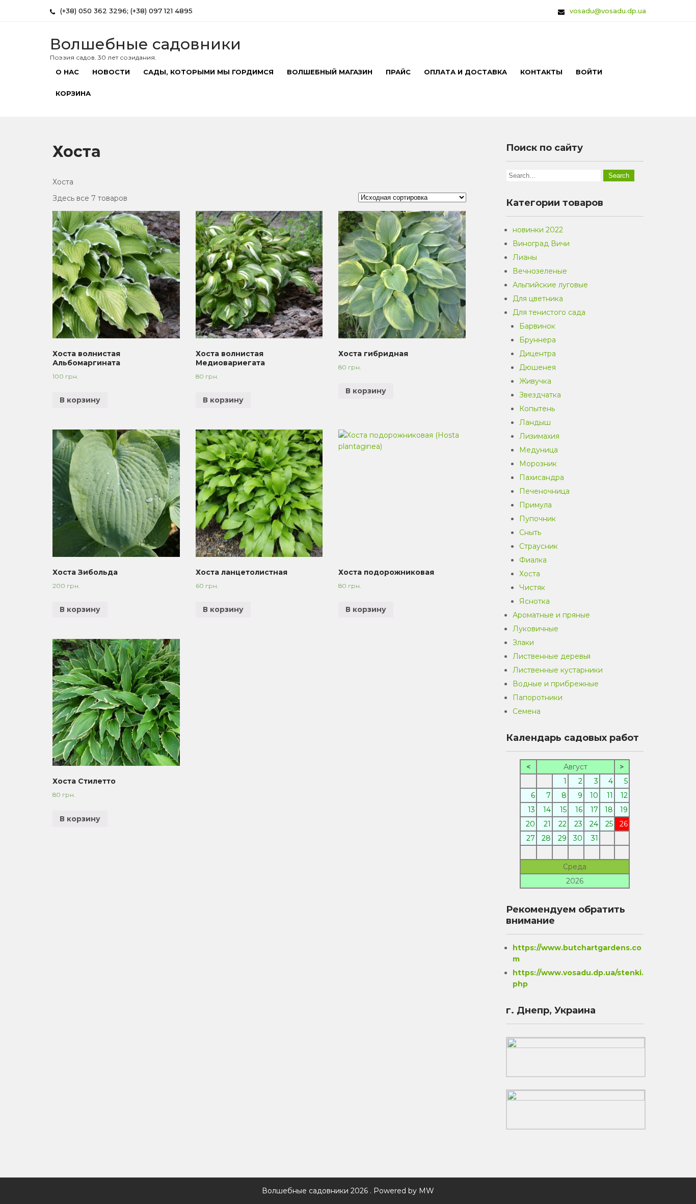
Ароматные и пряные (551, 615)
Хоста (529, 573)
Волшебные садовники (145, 44)
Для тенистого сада (549, 312)
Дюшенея (537, 367)
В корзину (80, 400)
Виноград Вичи (541, 243)
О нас (67, 72)
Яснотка (534, 601)
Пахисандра (541, 477)
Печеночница (544, 491)
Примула (535, 505)
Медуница (538, 449)
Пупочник (537, 518)
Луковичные (535, 628)
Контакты (541, 72)
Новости (111, 72)
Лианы (525, 257)
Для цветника (538, 298)
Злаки (523, 642)
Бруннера (537, 339)
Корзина (73, 93)
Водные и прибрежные (556, 683)
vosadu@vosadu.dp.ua (608, 11)
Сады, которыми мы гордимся (208, 72)
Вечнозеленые (540, 271)
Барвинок (537, 326)
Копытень (537, 408)
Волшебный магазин (329, 72)
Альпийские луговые (550, 284)
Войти (589, 72)
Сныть (530, 532)
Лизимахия (539, 436)
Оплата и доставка (465, 72)
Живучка (535, 381)
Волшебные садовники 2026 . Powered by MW (348, 1190)
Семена (527, 711)
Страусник (538, 546)
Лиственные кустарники (558, 670)
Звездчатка (540, 394)
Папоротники (538, 697)
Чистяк (532, 587)
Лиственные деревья (552, 656)
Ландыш (535, 422)
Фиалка (533, 560)
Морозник (538, 463)
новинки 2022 (538, 229)
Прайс (398, 72)
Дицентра (537, 353)
